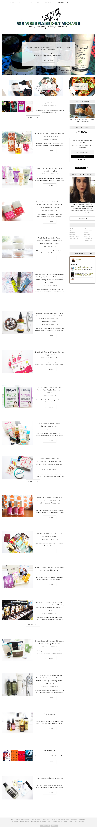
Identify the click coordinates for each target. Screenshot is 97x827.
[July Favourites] (18, 733)
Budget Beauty (74, 238)
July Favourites (49, 714)
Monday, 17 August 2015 (49, 395)
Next (5, 813)
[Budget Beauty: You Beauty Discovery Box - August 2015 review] (18, 588)
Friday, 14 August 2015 (49, 469)
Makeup (72, 230)
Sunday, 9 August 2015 (49, 646)
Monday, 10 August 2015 (49, 613)
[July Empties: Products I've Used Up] (18, 800)
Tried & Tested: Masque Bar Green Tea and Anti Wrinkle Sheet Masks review (49, 390)
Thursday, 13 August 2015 (49, 506)
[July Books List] (18, 763)
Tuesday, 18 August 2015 (49, 357)
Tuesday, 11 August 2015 (49, 573)
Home (12, 2)
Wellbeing (87, 236)
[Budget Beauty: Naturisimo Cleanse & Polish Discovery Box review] (18, 661)
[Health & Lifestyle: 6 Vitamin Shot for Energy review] (18, 373)
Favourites (87, 228)
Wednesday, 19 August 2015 (50, 324)
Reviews (72, 228)
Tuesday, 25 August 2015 (49, 210)
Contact (48, 2)
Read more (32, 117)
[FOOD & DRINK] (80, 96)
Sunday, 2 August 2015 (49, 781)
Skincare (72, 232)
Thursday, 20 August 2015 (49, 285)
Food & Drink (88, 238)
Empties (87, 232)
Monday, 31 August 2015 (49, 105)
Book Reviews (88, 240)
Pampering (87, 234)
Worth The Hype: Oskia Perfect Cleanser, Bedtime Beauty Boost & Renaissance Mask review (49, 240)
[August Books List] (18, 113)
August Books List (49, 103)
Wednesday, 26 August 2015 (50, 173)
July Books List (49, 750)
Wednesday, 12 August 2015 (50, 539)
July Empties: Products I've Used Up (49, 778)
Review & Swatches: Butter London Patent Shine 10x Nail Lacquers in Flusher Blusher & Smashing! (49, 204)
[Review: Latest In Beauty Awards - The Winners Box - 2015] (18, 445)
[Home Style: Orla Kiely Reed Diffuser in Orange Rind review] (18, 154)
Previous (58, 813)
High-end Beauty (74, 236)
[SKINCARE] (17, 96)
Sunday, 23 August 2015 (49, 246)
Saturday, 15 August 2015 (49, 429)
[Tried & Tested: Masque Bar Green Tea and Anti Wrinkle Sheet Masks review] (18, 409)
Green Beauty (88, 230)
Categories (34, 2)
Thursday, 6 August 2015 (49, 686)
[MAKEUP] (48, 96)
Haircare (72, 234)
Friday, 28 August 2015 (49, 139)
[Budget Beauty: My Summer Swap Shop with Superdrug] (18, 188)
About (21, 2)
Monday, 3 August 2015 (49, 717)
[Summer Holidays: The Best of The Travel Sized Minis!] (18, 553)
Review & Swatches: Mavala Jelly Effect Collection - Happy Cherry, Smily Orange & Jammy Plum (49, 500)
